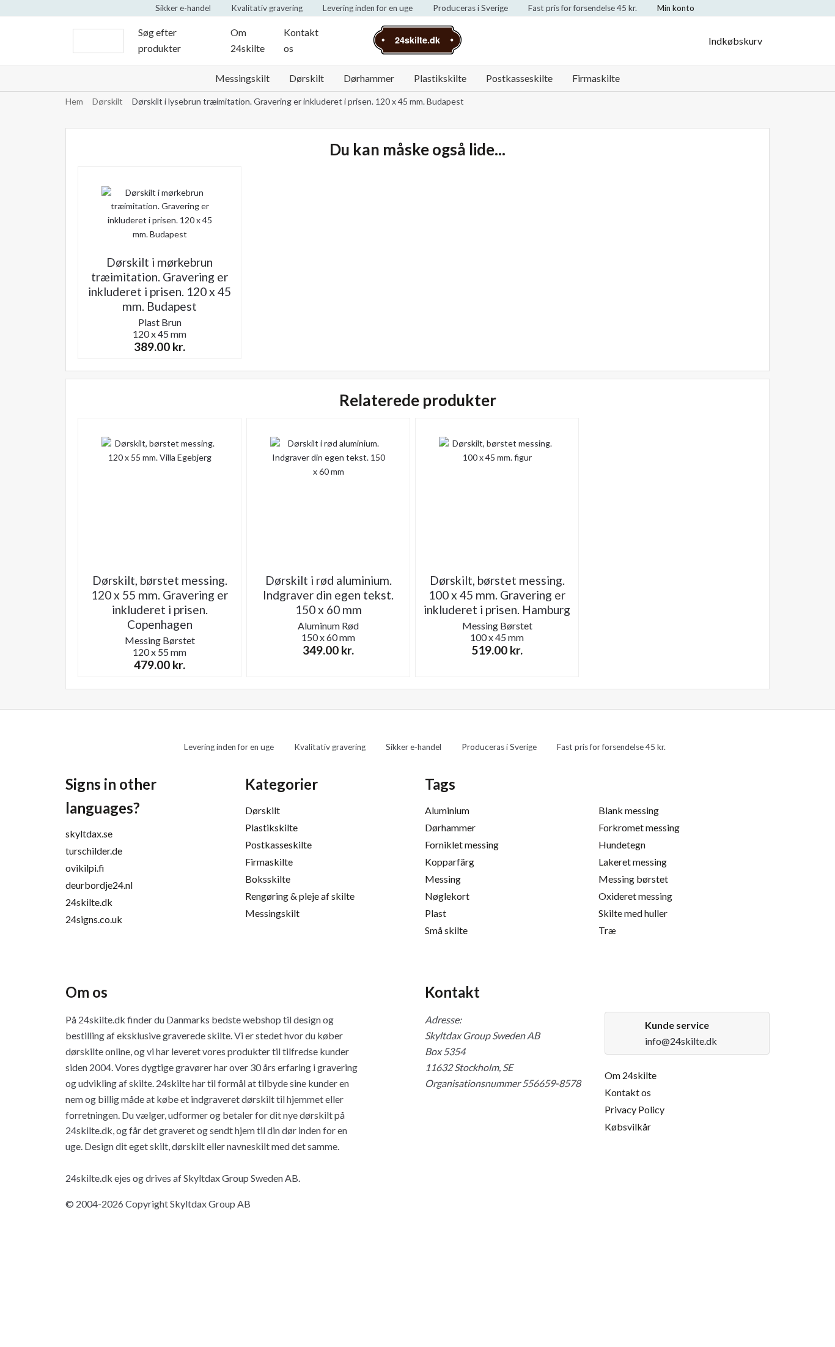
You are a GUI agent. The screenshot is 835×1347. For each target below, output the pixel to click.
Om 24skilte (247, 40)
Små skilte (446, 930)
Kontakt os (301, 40)
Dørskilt (306, 78)
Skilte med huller (633, 913)
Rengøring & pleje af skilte (300, 896)
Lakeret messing (632, 861)
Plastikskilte (440, 78)
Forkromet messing (639, 827)
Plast (435, 913)
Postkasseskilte (519, 78)
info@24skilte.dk (681, 1041)
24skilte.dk (88, 902)
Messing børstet (633, 879)
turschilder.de (93, 850)
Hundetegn (622, 844)
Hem (74, 101)
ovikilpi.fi (85, 868)
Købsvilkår (628, 1126)
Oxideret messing (635, 896)
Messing (443, 879)
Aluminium (447, 810)
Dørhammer (369, 78)
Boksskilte (267, 879)
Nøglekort (447, 896)
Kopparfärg (449, 861)
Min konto (675, 8)
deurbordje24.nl (99, 885)
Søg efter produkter (159, 40)
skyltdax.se (88, 833)
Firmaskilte (596, 78)
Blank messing (628, 810)
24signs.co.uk (93, 919)
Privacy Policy (634, 1109)
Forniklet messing (462, 844)
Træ (607, 930)
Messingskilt (242, 78)
